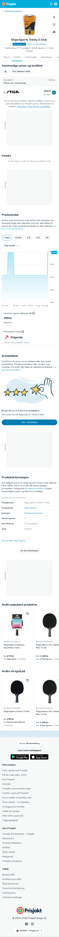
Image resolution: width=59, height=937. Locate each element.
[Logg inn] (55, 4)
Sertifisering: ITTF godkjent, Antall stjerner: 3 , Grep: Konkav (29, 49)
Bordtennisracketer (13, 11)
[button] (54, 17)
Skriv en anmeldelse (37, 44)
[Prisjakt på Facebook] (26, 923)
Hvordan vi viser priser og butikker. (33, 106)
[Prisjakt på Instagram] (32, 923)
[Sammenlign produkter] (54, 32)
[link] (17, 635)
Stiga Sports (30, 508)
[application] (29, 279)
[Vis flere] (4, 92)
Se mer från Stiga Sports (13, 540)
